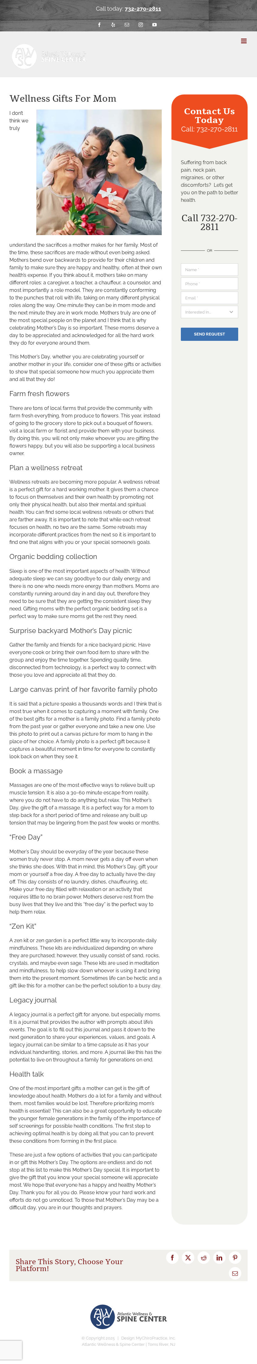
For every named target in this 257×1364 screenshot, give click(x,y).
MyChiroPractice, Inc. (156, 1338)
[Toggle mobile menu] (244, 41)
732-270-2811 (143, 8)
